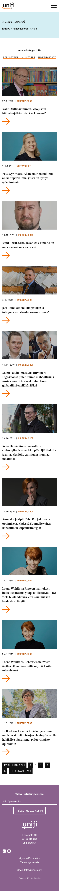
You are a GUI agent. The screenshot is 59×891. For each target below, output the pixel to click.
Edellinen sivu (14, 765)
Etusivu (6, 28)
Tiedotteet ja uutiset (19, 57)
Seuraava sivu (21, 771)
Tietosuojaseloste (29, 862)
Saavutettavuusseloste (29, 870)
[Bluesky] (9, 850)
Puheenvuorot (20, 28)
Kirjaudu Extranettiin (29, 858)
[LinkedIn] (4, 850)
